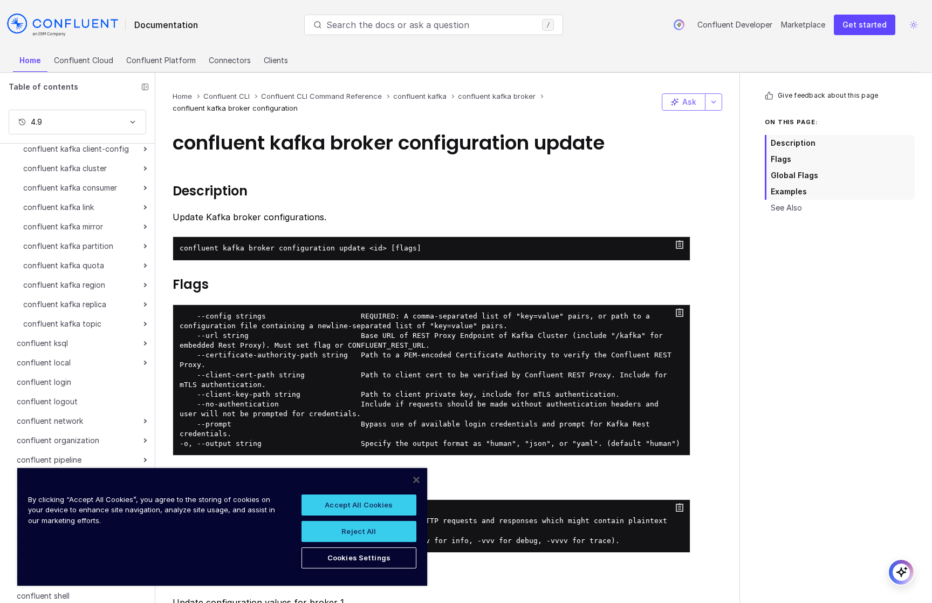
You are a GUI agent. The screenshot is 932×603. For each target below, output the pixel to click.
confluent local (44, 362)
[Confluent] (62, 25)
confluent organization (58, 440)
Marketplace (803, 24)
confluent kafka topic (62, 323)
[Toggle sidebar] (145, 86)
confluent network (50, 420)
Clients (276, 60)
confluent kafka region (64, 284)
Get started (864, 24)
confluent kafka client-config (76, 148)
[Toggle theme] (913, 25)
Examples (789, 191)
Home (30, 60)
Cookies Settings (358, 557)
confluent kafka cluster (65, 168)
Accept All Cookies (359, 504)
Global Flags (794, 175)
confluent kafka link (58, 207)
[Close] (416, 480)
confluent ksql (42, 343)
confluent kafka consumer (70, 187)
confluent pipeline (49, 459)
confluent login (44, 382)
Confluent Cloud (83, 60)
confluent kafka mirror (63, 226)
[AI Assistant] (679, 25)
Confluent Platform (161, 60)
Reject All (358, 531)
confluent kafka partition (68, 245)
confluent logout (47, 401)
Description (793, 142)
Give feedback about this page (828, 95)
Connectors (230, 60)
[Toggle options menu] (713, 102)
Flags (781, 159)
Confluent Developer (734, 24)
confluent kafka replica (64, 304)
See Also (786, 207)
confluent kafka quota (63, 265)
